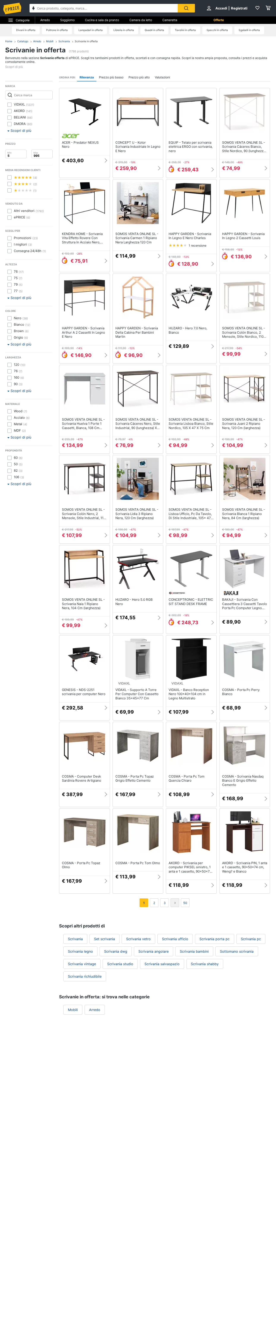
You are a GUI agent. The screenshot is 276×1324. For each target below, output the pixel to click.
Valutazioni (162, 77)
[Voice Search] (33, 8)
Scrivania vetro (138, 939)
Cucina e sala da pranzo (102, 20)
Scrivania (64, 41)
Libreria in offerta (123, 30)
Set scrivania (104, 939)
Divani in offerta (25, 30)
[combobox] (104, 8)
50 (185, 903)
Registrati (239, 8)
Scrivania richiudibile (85, 976)
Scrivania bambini (194, 951)
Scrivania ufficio (175, 939)
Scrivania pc (251, 939)
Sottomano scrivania (237, 951)
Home (8, 41)
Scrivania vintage (82, 964)
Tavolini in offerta (185, 30)
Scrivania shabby (205, 964)
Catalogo (22, 41)
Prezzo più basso (111, 77)
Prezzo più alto (139, 77)
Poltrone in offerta (57, 30)
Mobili (49, 41)
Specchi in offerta (217, 30)
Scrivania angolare (153, 951)
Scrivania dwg (115, 951)
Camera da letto (140, 20)
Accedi (221, 8)
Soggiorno (67, 20)
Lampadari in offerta (90, 30)
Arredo (45, 20)
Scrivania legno (80, 951)
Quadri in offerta (154, 30)
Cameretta (169, 20)
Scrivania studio (120, 964)
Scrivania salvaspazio (162, 964)
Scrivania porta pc (214, 939)
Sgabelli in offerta (249, 30)
